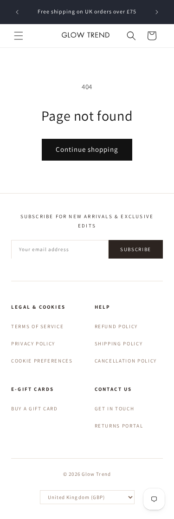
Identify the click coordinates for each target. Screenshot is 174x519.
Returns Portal (119, 425)
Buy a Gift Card (34, 408)
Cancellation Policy (126, 360)
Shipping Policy (119, 343)
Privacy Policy (33, 343)
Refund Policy (116, 326)
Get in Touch (115, 408)
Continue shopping (87, 149)
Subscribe (135, 249)
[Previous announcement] (17, 12)
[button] (18, 36)
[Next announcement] (157, 12)
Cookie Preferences (42, 360)
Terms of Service (37, 326)
